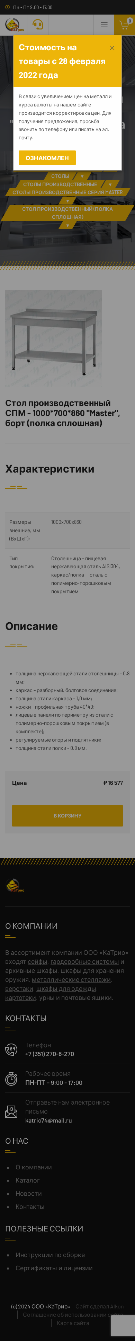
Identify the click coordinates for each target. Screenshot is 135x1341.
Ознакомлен (47, 157)
